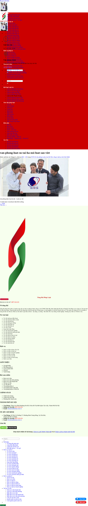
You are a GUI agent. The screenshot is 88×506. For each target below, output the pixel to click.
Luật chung (10, 106)
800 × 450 (24, 157)
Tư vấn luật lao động (9, 338)
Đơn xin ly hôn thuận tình (10, 381)
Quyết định (10, 118)
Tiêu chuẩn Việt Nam (13, 121)
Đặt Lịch (82, 502)
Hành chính (10, 128)
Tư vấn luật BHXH (12, 147)
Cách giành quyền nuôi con (15, 78)
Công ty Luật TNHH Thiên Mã (42, 431)
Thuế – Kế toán (11, 130)
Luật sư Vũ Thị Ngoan (13, 90)
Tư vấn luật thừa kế (8, 343)
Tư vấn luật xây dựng (9, 337)
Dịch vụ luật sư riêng (13, 57)
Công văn (10, 109)
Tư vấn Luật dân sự (12, 30)
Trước (2, 203)
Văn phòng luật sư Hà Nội (10, 387)
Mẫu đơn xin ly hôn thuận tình (16, 71)
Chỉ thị (9, 104)
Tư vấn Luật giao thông (14, 45)
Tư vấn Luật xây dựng (13, 44)
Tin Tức (5, 140)
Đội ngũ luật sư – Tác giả (14, 20)
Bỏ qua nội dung (4, 0)
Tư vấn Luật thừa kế (13, 32)
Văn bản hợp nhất (12, 119)
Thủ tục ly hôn (7, 64)
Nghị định (10, 113)
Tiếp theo (3, 205)
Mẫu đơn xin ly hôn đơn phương (16, 73)
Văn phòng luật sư (8, 386)
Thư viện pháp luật (9, 102)
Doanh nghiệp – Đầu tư (14, 136)
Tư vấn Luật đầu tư (12, 26)
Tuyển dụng (6, 371)
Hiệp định (10, 111)
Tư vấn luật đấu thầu (9, 341)
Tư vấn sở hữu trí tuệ (13, 42)
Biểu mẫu (6, 123)
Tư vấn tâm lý (7, 384)
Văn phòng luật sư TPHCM (11, 389)
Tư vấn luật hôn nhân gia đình (11, 332)
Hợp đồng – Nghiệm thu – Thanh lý (17, 138)
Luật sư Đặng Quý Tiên (14, 94)
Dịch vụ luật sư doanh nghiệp (16, 62)
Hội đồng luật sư (8, 367)
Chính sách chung (8, 396)
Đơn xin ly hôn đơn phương (11, 380)
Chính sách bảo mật (8, 397)
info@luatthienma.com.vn (15, 408)
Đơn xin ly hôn (7, 378)
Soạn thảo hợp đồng (13, 35)
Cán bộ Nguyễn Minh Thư (15, 97)
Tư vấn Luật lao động (13, 40)
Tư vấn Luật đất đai (13, 28)
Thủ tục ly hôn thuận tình (14, 66)
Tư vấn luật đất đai (12, 141)
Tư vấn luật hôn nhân (13, 148)
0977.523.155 (15, 302)
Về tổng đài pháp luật (13, 15)
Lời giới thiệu (7, 365)
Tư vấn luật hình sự (13, 145)
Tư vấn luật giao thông (9, 323)
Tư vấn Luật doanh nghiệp (15, 47)
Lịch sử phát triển (8, 368)
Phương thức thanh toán (9, 399)
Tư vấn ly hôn (11, 23)
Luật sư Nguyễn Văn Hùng (15, 89)
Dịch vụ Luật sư (8, 21)
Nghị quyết (10, 114)
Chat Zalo (82, 499)
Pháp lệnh (10, 116)
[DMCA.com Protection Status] (8, 429)
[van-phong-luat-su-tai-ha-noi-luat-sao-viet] (34, 196)
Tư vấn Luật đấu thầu (13, 37)
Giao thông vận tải (12, 131)
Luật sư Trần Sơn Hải (13, 92)
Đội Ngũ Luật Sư (8, 87)
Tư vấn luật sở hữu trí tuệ (10, 335)
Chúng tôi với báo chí (13, 18)
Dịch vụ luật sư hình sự (14, 59)
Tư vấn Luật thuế (12, 25)
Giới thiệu (6, 13)
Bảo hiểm (10, 126)
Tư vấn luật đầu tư (8, 340)
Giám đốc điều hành (13, 16)
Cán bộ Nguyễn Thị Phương (15, 101)
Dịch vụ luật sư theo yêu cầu (11, 349)
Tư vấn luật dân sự (12, 143)
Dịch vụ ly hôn (11, 54)
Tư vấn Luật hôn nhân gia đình (16, 49)
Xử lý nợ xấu (11, 52)
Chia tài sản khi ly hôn (14, 74)
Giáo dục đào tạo (12, 133)
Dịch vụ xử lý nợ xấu (9, 356)
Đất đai (9, 124)
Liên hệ (5, 370)
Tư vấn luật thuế (7, 333)
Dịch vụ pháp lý (8, 50)
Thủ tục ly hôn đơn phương (15, 67)
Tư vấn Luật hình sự (13, 33)
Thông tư (9, 107)
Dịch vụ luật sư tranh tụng (15, 61)
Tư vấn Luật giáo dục (13, 38)
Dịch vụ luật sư (11, 55)
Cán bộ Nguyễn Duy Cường (15, 99)
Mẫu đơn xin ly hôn (13, 69)
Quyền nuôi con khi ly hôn (15, 76)
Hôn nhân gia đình (12, 135)
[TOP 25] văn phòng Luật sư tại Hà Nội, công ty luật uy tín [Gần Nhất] (50, 157)
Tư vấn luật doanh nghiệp (10, 330)
